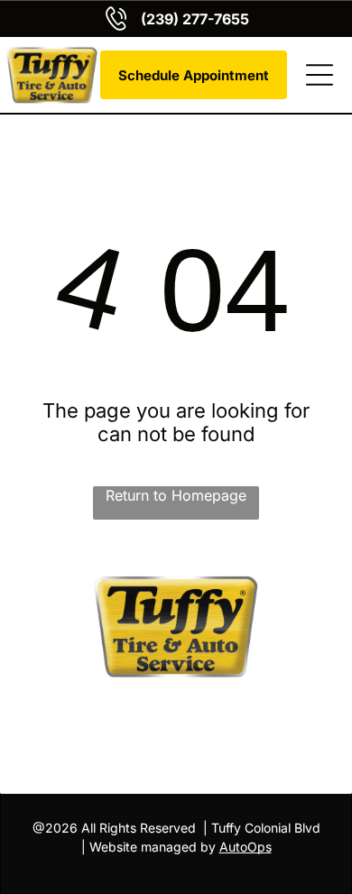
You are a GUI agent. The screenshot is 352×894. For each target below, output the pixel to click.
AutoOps (245, 846)
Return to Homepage (176, 495)
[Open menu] (319, 74)
